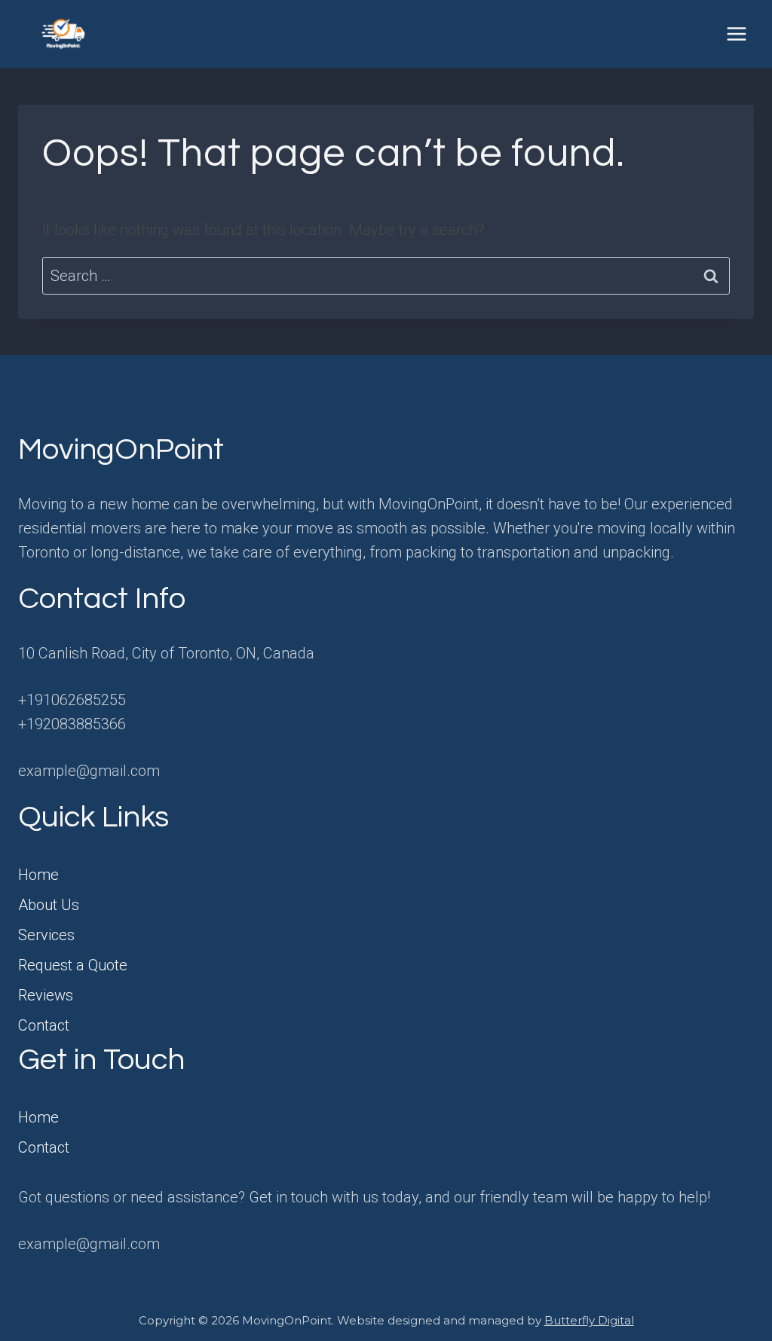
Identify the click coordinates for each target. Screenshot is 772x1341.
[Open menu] (736, 33)
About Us (48, 905)
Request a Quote (72, 965)
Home (38, 875)
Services (46, 935)
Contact (43, 1025)
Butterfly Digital (589, 1320)
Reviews (45, 995)
